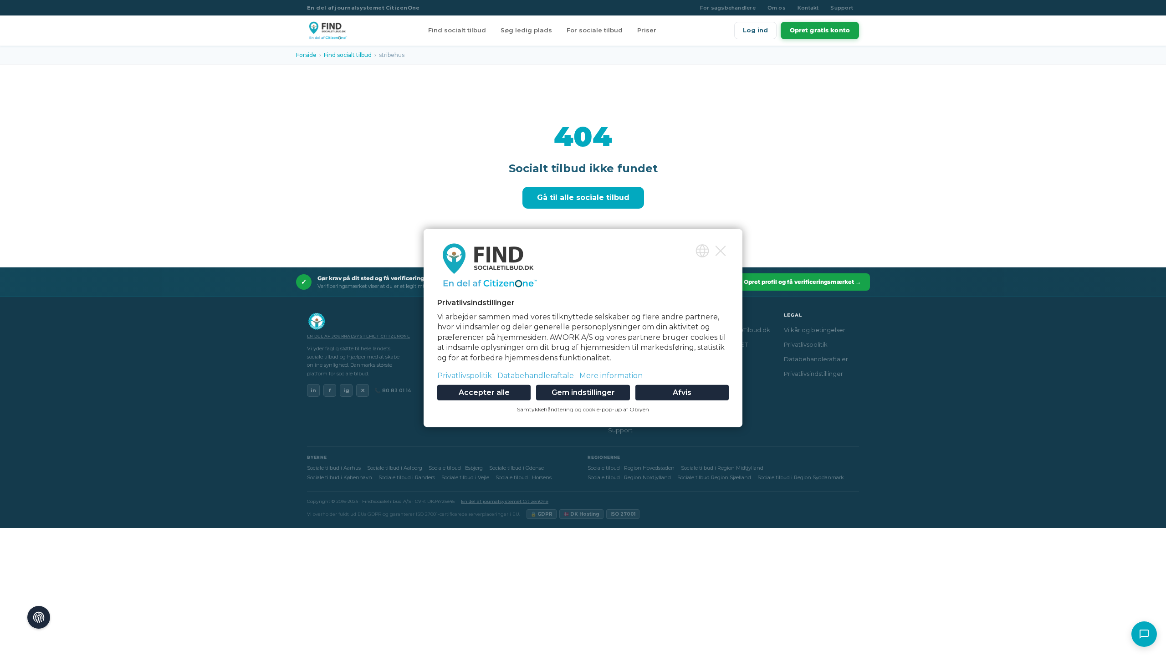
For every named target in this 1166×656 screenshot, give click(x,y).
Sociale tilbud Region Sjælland (714, 477)
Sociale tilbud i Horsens (524, 477)
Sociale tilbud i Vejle (465, 477)
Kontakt (808, 8)
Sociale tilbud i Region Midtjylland (722, 468)
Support (841, 8)
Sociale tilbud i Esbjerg (456, 468)
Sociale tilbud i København (339, 477)
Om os (776, 8)
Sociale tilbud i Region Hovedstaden (631, 468)
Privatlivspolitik (806, 344)
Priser (646, 30)
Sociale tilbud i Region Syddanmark (800, 477)
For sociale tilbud (595, 30)
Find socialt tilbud (457, 30)
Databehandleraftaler (816, 359)
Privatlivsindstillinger (813, 373)
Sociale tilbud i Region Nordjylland (629, 477)
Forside (306, 54)
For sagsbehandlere (728, 8)
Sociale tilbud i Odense (516, 468)
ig (346, 390)
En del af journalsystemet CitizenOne (363, 8)
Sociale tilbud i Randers (406, 477)
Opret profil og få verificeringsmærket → (802, 281)
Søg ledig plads (526, 30)
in (313, 390)
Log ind (755, 30)
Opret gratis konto (820, 30)
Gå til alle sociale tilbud (583, 197)
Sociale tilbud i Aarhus (334, 468)
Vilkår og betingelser (814, 329)
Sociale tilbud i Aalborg (394, 468)
